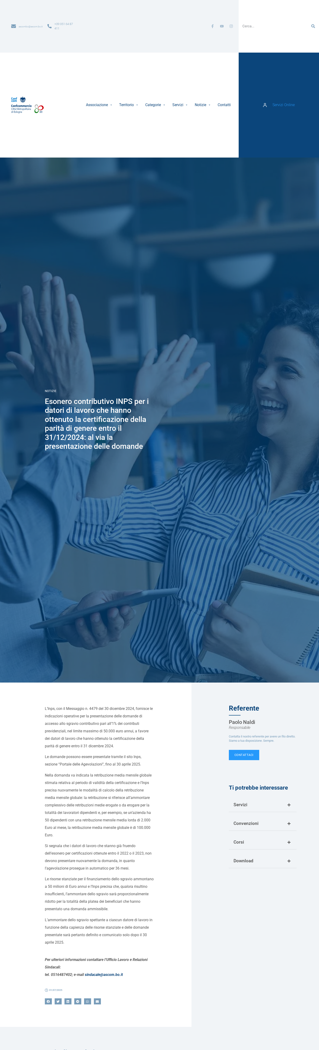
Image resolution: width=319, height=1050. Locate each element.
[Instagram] (231, 26)
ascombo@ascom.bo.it (31, 26)
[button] (100, 105)
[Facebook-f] (212, 26)
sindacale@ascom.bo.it (104, 974)
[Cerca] (313, 26)
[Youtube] (222, 26)
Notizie (50, 391)
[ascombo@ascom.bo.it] (13, 26)
